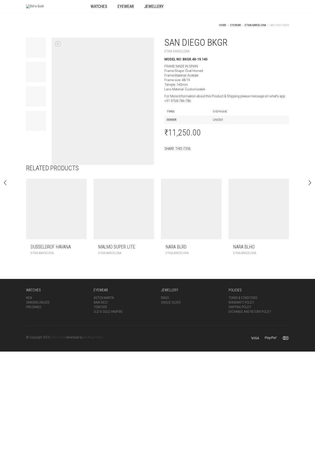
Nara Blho (244, 247)
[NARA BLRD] (310, 182)
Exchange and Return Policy (250, 312)
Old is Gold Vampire (108, 312)
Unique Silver (171, 302)
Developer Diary (93, 337)
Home (222, 25)
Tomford (100, 307)
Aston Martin (104, 298)
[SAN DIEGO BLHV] (5, 182)
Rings (165, 298)
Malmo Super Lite (116, 247)
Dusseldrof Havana (51, 247)
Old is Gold (58, 337)
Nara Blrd (176, 247)
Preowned (33, 307)
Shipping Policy (240, 307)
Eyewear (235, 25)
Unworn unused (38, 302)
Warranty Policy (241, 302)
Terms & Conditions (243, 298)
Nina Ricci (101, 302)
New (29, 298)
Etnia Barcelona (255, 25)
